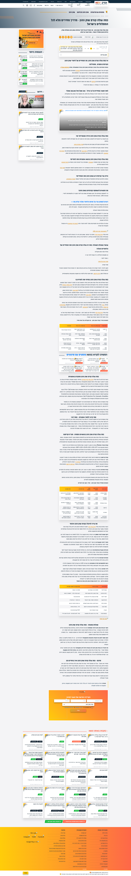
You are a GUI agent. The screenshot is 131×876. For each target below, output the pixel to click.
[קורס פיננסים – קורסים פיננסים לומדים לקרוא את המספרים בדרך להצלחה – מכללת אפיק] (33, 738)
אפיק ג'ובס (39, 5)
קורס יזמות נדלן (83, 858)
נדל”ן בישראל (59, 1)
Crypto (83, 741)
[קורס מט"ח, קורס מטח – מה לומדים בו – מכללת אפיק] (76, 756)
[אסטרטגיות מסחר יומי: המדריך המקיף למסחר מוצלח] (98, 773)
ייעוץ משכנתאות (104, 856)
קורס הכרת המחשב (82, 848)
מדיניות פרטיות (62, 861)
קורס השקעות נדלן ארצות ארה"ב (79, 856)
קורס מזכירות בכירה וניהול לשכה (79, 866)
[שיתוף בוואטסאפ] (63, 37)
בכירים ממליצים (104, 843)
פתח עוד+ (105, 869)
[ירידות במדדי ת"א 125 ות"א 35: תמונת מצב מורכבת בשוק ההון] (23, 58)
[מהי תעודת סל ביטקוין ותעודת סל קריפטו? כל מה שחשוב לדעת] (33, 807)
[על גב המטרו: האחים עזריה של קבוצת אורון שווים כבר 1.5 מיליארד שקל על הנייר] (54, 738)
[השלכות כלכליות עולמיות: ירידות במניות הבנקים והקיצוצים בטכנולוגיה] (54, 807)
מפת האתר (63, 853)
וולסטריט (104, 741)
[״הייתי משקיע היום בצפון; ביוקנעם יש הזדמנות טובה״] (31, 150)
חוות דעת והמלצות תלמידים (59, 846)
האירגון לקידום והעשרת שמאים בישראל (57, 848)
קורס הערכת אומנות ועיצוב (80, 853)
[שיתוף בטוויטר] (68, 37)
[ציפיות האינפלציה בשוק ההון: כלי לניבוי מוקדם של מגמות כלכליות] (33, 791)
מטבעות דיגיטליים (39, 96)
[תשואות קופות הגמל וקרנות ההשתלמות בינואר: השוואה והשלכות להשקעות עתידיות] (33, 756)
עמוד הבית (63, 833)
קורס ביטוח (84, 846)
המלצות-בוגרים (104, 362)
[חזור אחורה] (85, 49)
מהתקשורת (105, 861)
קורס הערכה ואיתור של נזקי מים (79, 851)
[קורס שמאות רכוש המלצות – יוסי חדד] (78, 361)
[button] (23, 5)
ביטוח (66, 1)
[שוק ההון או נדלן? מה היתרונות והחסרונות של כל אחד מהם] (54, 791)
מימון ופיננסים (33, 741)
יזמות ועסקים (33, 1)
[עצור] (88, 49)
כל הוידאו (23, 91)
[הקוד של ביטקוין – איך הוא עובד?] (33, 773)
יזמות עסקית (104, 853)
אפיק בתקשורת (62, 840)
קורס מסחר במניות (67, 285)
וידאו (39, 91)
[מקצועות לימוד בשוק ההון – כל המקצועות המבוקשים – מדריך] (98, 791)
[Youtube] (31, 5)
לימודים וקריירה (25, 1)
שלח (78, 710)
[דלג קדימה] (94, 49)
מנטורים (78, 70)
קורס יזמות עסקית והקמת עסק (79, 861)
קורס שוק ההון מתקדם (87, 379)
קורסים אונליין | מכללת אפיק (59, 843)
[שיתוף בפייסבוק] (71, 37)
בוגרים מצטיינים (104, 838)
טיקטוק (93, 81)
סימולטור (85, 307)
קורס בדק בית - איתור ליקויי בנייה (79, 843)
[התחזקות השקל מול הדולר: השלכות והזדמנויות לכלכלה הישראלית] (76, 791)
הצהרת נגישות (62, 856)
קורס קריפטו (97, 273)
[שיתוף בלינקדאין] (66, 37)
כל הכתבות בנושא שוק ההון (54, 821)
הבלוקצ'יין (77, 462)
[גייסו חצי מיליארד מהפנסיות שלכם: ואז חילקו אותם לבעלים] (23, 82)
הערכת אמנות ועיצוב (103, 848)
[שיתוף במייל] (60, 37)
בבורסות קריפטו (70, 464)
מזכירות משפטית (82, 835)
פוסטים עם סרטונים (97, 12)
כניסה (52, 5)
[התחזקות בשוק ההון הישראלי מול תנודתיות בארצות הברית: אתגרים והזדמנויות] (76, 773)
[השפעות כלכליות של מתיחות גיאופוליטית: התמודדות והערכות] (98, 756)
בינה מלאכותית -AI (103, 840)
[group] (83, 120)
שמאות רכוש (80, 1)
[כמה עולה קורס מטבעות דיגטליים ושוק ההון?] (76, 738)
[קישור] (31, 101)
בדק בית (105, 835)
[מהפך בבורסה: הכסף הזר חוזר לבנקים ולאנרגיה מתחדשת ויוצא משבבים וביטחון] (31, 116)
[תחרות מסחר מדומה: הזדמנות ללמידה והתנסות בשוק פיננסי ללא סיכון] (76, 807)
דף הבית (106, 16)
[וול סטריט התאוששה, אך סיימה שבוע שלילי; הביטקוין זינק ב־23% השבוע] (23, 74)
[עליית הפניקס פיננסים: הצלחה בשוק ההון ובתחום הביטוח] (98, 807)
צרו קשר (47, 5)
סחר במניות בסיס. (78, 144)
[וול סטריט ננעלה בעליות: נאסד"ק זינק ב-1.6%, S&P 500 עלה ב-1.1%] (98, 738)
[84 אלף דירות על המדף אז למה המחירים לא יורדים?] (31, 133)
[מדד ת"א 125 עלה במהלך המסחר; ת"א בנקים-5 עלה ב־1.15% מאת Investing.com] (23, 66)
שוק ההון (72, 12)
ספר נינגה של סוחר (103, 261)
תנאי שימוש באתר (61, 858)
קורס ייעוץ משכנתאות (81, 864)
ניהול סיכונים (65, 162)
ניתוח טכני (84, 151)
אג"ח (103, 305)
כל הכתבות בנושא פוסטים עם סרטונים (75, 821)
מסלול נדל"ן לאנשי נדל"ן (81, 838)
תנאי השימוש (79, 707)
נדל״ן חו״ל (52, 1)
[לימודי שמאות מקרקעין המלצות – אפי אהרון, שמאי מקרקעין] (103, 361)
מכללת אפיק (62, 838)
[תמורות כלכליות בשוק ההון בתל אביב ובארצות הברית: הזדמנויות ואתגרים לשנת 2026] (54, 756)
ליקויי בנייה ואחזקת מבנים (43, 1)
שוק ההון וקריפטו (72, 1)
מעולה (25, 873)
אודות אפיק (62, 835)
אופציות (91, 162)
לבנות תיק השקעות (73, 223)
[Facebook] (34, 6)
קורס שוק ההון (99, 312)
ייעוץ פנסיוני (83, 833)
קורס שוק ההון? (99, 234)
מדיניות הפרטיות (69, 707)
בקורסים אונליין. (64, 67)
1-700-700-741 (59, 5)
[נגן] (91, 49)
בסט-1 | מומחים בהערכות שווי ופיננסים (57, 851)
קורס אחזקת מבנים (82, 840)
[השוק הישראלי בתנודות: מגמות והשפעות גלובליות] (54, 773)
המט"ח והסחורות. (70, 179)
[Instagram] (27, 5)
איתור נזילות (104, 833)
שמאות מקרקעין (88, 1)
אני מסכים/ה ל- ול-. (77, 707)
